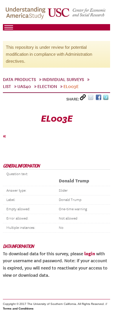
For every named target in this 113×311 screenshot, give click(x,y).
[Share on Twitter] (106, 98)
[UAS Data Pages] (26, 15)
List (7, 86)
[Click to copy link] (84, 98)
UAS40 (24, 86)
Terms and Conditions (18, 308)
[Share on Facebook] (99, 98)
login (89, 253)
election (47, 86)
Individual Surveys (63, 79)
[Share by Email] (92, 98)
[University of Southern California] (77, 15)
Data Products (19, 79)
